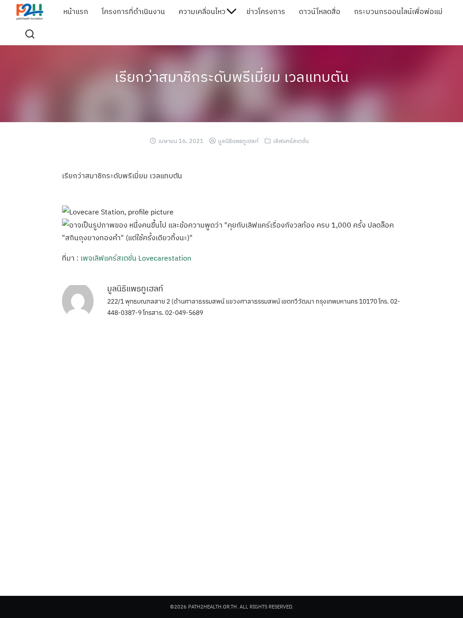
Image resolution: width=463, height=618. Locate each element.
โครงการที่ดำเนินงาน (133, 11)
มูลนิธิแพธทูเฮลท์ (238, 141)
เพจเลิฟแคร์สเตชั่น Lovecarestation (135, 257)
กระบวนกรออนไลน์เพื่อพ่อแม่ (398, 11)
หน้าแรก (75, 11)
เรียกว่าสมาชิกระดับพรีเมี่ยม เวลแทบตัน (231, 76)
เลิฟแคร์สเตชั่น (291, 141)
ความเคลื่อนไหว (202, 11)
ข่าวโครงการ (265, 11)
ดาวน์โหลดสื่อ (319, 11)
